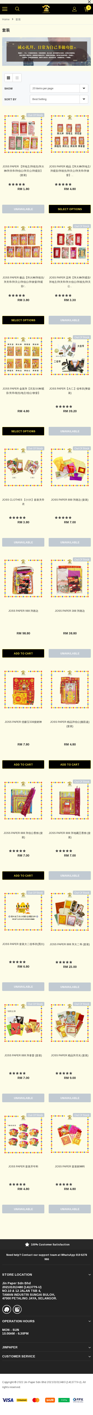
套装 (18, 19)
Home (6, 19)
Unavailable (23, 209)
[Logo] (46, 9)
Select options (70, 209)
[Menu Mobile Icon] (4, 9)
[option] (46, 1244)
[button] (17, 184)
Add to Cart (23, 653)
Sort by (10, 99)
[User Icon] (74, 9)
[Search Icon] (17, 9)
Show (8, 88)
